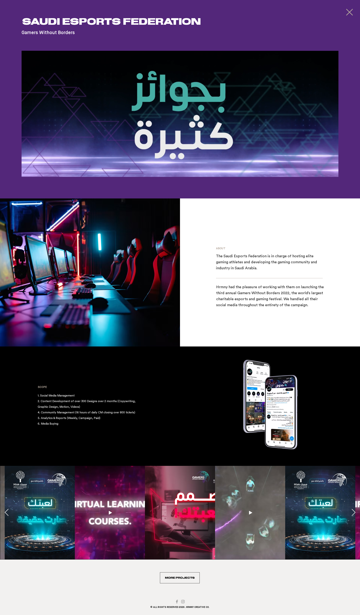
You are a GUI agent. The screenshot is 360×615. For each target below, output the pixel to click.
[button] (180, 172)
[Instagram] (183, 601)
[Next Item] (353, 512)
